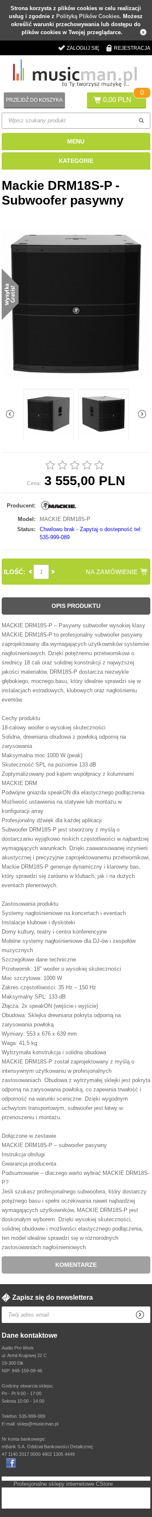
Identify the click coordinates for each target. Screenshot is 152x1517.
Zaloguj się (83, 48)
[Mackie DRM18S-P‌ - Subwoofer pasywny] (76, 304)
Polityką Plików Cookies (87, 16)
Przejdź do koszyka (34, 100)
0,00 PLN (117, 99)
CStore (104, 1484)
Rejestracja (132, 48)
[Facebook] (11, 1463)
